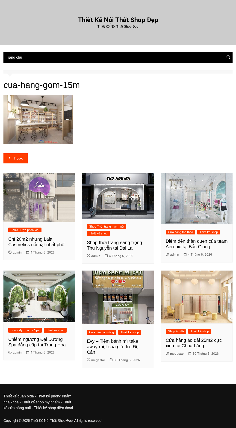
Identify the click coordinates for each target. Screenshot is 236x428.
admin (17, 252)
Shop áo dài (176, 331)
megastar (98, 360)
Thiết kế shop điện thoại (53, 408)
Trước (18, 158)
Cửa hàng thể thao (180, 232)
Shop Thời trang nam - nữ (106, 226)
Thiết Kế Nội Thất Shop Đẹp (118, 20)
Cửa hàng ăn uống (101, 332)
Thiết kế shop (98, 233)
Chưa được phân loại (25, 230)
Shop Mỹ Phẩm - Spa (25, 330)
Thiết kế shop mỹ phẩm (41, 402)
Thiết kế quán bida (18, 396)
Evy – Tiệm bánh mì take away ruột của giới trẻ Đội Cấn (113, 347)
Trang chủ (14, 57)
